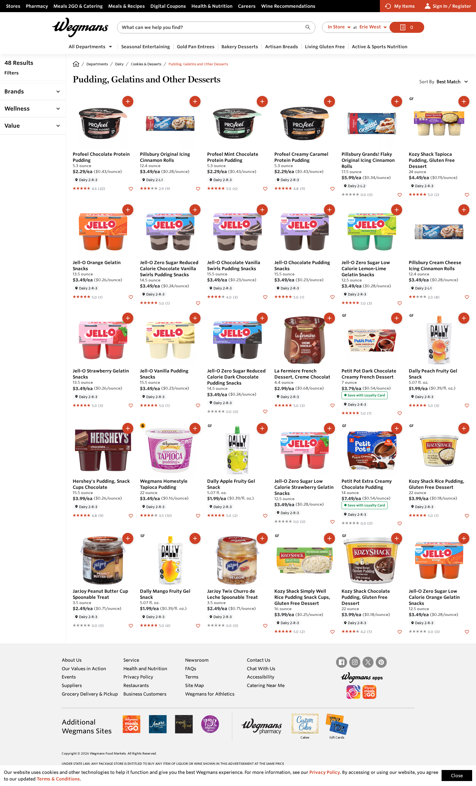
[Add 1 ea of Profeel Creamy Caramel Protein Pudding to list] (329, 101)
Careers (247, 6)
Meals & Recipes (126, 6)
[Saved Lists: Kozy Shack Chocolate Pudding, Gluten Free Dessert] (399, 631)
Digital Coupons (168, 6)
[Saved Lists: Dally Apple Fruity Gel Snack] (265, 515)
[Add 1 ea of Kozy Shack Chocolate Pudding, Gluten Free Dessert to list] (396, 538)
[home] (76, 64)
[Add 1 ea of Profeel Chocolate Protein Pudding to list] (127, 101)
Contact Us (258, 660)
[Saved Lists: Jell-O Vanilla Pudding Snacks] (198, 405)
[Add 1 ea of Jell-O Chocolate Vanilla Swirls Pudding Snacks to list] (262, 209)
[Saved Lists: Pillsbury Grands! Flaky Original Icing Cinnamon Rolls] (399, 194)
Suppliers (72, 685)
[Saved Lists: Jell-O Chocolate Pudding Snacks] (332, 296)
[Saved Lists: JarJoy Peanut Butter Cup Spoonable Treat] (130, 625)
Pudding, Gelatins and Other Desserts (198, 64)
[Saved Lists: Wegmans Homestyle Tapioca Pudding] (198, 515)
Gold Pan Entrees (196, 46)
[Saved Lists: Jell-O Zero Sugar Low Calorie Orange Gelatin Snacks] (466, 631)
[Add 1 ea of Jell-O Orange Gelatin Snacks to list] (127, 209)
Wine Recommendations (288, 6)
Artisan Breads (281, 46)
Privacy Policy (138, 677)
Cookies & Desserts (146, 64)
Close (457, 775)
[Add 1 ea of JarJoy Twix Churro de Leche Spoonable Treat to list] (262, 538)
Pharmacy (37, 6)
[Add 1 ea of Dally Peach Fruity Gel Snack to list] (463, 318)
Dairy (119, 64)
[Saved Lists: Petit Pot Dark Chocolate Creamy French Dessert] (399, 413)
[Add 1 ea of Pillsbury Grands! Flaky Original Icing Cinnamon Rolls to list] (396, 101)
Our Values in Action (84, 668)
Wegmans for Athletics (209, 694)
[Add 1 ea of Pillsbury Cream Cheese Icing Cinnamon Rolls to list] (463, 209)
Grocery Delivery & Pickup (90, 694)
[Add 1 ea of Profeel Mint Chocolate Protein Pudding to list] (262, 101)
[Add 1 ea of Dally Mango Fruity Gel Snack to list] (195, 538)
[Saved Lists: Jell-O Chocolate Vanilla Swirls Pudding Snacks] (265, 296)
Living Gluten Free (325, 46)
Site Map (194, 685)
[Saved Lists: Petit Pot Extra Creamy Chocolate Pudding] (399, 523)
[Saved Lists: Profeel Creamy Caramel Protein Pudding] (332, 188)
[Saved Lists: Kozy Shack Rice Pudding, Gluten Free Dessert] (466, 515)
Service (131, 660)
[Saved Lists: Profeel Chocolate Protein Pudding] (130, 188)
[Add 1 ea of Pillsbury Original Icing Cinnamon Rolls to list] (195, 101)
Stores (13, 6)
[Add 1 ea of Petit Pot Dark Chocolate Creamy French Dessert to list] (396, 318)
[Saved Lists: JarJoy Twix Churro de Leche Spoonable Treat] (265, 625)
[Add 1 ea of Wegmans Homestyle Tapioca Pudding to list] (195, 428)
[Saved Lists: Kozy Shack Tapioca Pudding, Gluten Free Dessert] (466, 194)
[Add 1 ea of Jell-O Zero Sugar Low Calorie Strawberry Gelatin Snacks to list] (329, 428)
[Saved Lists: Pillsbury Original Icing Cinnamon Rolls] (198, 188)
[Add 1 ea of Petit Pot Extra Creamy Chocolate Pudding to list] (396, 428)
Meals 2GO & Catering (78, 6)
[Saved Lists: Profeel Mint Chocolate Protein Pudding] (265, 188)
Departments (97, 64)
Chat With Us (261, 668)
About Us (72, 660)
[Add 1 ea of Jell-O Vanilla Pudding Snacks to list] (195, 318)
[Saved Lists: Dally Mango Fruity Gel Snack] (198, 625)
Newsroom (197, 660)
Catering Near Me (266, 685)
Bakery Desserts (239, 46)
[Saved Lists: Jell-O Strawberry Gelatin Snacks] (130, 405)
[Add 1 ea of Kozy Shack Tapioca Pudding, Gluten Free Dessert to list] (463, 101)
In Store (336, 27)
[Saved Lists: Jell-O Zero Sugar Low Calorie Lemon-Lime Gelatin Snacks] (399, 302)
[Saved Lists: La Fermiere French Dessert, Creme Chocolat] (332, 405)
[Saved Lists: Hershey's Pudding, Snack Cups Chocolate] (130, 515)
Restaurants (136, 685)
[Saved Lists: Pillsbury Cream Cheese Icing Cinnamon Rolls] (466, 296)
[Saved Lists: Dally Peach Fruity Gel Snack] (466, 405)
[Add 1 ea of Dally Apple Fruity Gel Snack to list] (262, 428)
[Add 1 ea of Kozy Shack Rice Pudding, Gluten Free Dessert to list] (463, 428)
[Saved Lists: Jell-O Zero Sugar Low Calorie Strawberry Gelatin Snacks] (332, 521)
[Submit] (309, 27)
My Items (404, 6)
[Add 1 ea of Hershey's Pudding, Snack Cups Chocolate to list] (127, 428)
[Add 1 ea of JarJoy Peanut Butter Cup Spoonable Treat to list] (127, 538)
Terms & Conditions (58, 779)
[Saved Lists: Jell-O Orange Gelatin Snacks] (130, 296)
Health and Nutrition (145, 668)
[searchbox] (213, 27)
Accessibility (260, 677)
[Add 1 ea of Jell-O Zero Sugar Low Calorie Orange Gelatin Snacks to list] (463, 538)
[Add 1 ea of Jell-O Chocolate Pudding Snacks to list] (329, 209)
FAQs (190, 668)
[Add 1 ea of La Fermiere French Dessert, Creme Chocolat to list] (329, 318)
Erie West (370, 27)
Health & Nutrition (211, 6)
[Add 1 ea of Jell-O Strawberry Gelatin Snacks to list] (127, 318)
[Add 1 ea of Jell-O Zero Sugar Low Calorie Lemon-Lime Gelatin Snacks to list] (396, 209)
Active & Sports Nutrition (379, 46)
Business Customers (144, 694)
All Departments (87, 46)
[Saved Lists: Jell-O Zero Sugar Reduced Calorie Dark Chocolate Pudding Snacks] (265, 411)
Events (69, 677)
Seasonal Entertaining (145, 46)
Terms (191, 677)
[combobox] (216, 27)
